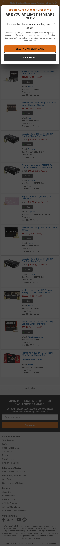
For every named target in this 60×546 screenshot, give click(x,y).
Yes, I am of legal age (30, 48)
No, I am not (30, 57)
